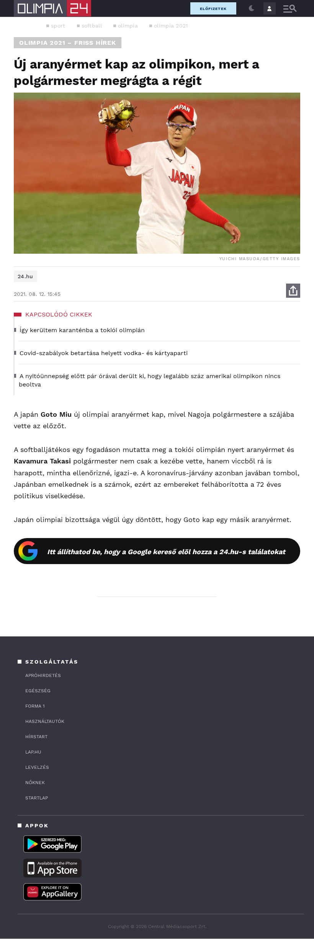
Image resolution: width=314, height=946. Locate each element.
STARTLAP (36, 798)
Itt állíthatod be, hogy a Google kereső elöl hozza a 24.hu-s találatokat (166, 552)
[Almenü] (290, 8)
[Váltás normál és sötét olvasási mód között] (251, 8)
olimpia (128, 26)
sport (58, 26)
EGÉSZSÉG (38, 690)
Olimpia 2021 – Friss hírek (67, 42)
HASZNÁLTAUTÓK (44, 721)
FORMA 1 (35, 706)
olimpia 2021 (171, 26)
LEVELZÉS (37, 767)
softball (92, 26)
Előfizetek (213, 9)
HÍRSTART (36, 736)
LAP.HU (33, 752)
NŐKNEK (35, 782)
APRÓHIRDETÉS (43, 675)
